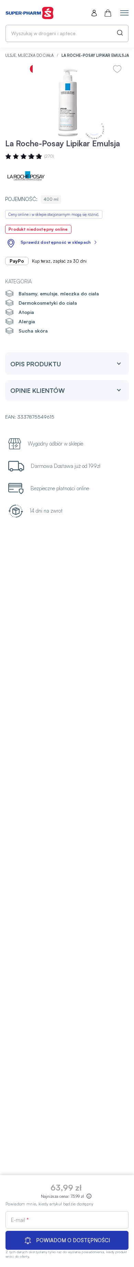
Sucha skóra (33, 331)
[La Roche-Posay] (25, 176)
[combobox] (67, 33)
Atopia (26, 312)
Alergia (27, 321)
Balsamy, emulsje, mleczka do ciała (59, 293)
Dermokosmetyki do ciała (48, 303)
